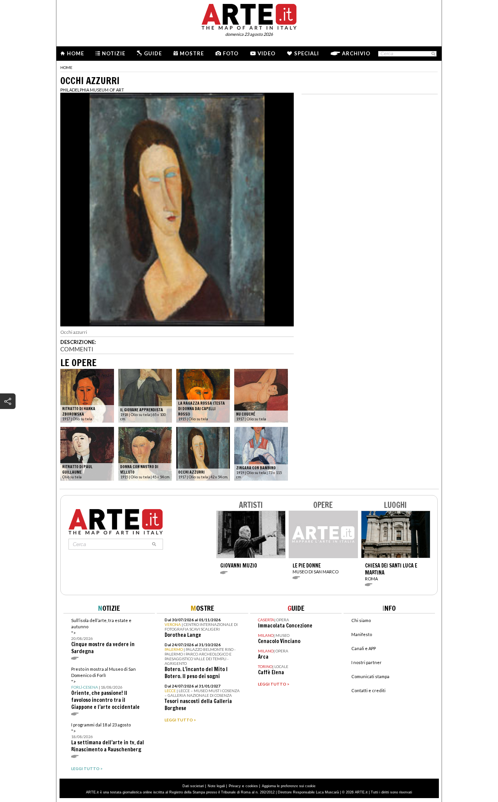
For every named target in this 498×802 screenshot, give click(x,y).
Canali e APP (363, 648)
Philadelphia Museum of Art (92, 89)
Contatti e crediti (368, 690)
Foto (230, 53)
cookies (251, 786)
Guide (153, 53)
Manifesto (361, 634)
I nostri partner (366, 662)
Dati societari (193, 786)
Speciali (306, 53)
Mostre (192, 53)
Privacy (235, 786)
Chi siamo (361, 620)
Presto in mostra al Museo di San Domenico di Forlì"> (105, 688)
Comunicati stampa (370, 676)
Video (266, 53)
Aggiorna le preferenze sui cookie (289, 786)
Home (75, 53)
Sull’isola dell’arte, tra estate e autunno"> (103, 636)
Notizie (113, 53)
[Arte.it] (249, 16)
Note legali (216, 786)
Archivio (356, 53)
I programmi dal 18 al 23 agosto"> (107, 737)
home (66, 67)
